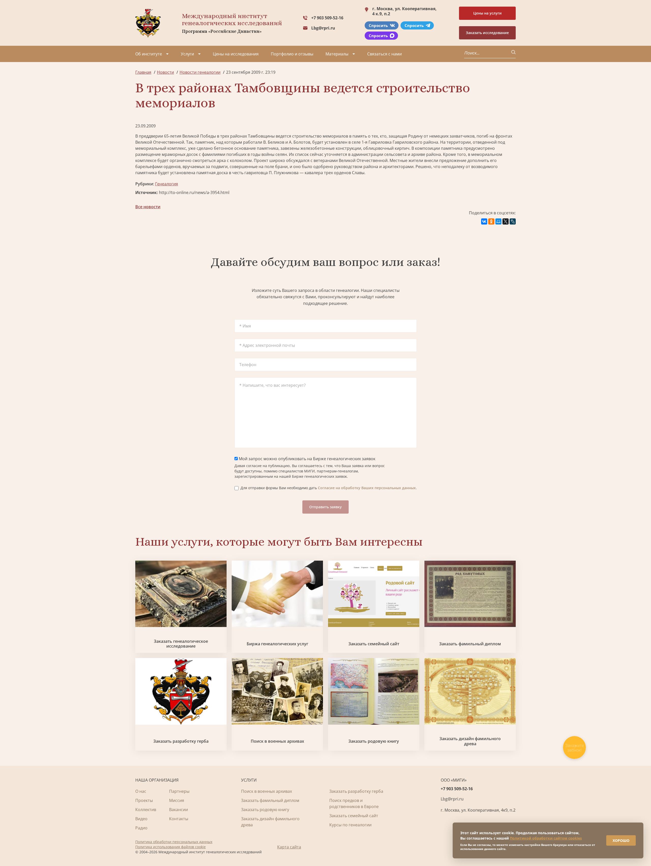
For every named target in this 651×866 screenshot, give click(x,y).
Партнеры (179, 791)
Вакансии (178, 809)
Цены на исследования (236, 54)
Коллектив (145, 809)
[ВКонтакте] (484, 221)
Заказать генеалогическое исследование (181, 644)
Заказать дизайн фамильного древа (470, 741)
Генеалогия (166, 184)
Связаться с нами (384, 54)
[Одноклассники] (491, 221)
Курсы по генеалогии (350, 825)
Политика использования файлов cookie (170, 846)
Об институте (148, 54)
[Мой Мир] (498, 221)
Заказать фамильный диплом (470, 643)
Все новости (147, 207)
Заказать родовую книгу (373, 741)
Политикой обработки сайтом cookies (546, 838)
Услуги (187, 54)
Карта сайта (289, 847)
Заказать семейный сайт (373, 643)
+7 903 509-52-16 (327, 18)
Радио (141, 828)
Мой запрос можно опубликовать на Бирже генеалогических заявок (306, 458)
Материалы (337, 54)
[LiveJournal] (513, 221)
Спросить (378, 25)
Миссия (176, 800)
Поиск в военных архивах (277, 741)
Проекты (144, 800)
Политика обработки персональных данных (173, 841)
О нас (140, 791)
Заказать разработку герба (181, 741)
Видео (141, 819)
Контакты (178, 819)
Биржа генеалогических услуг (277, 643)
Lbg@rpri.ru (323, 28)
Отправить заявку (325, 506)
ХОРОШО (621, 840)
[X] (505, 221)
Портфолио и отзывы (292, 54)
